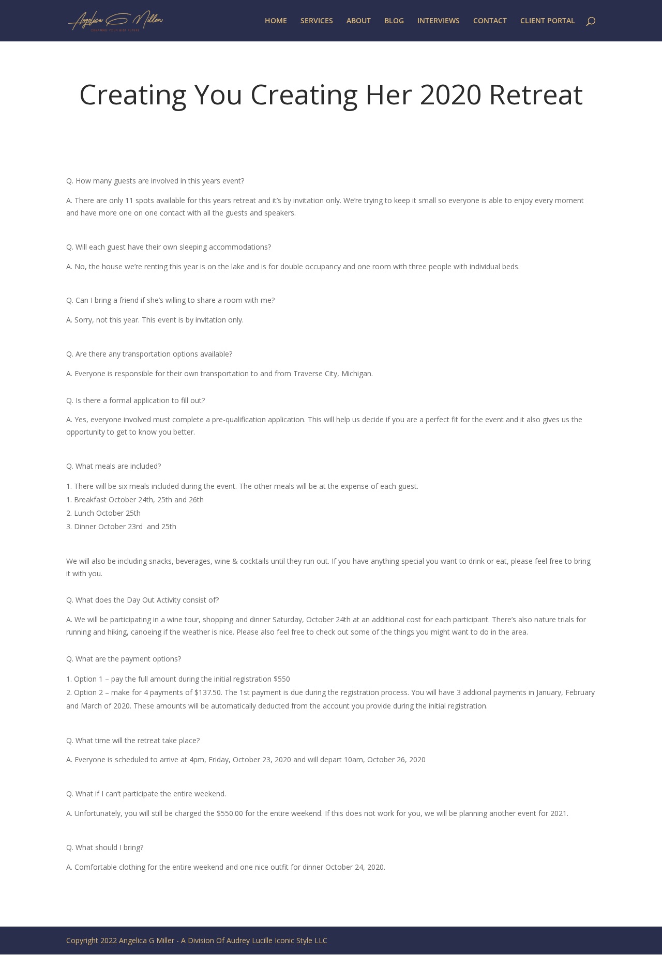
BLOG (394, 21)
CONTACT (490, 21)
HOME (276, 21)
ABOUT (359, 21)
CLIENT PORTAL (547, 21)
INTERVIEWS (438, 21)
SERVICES (316, 21)
